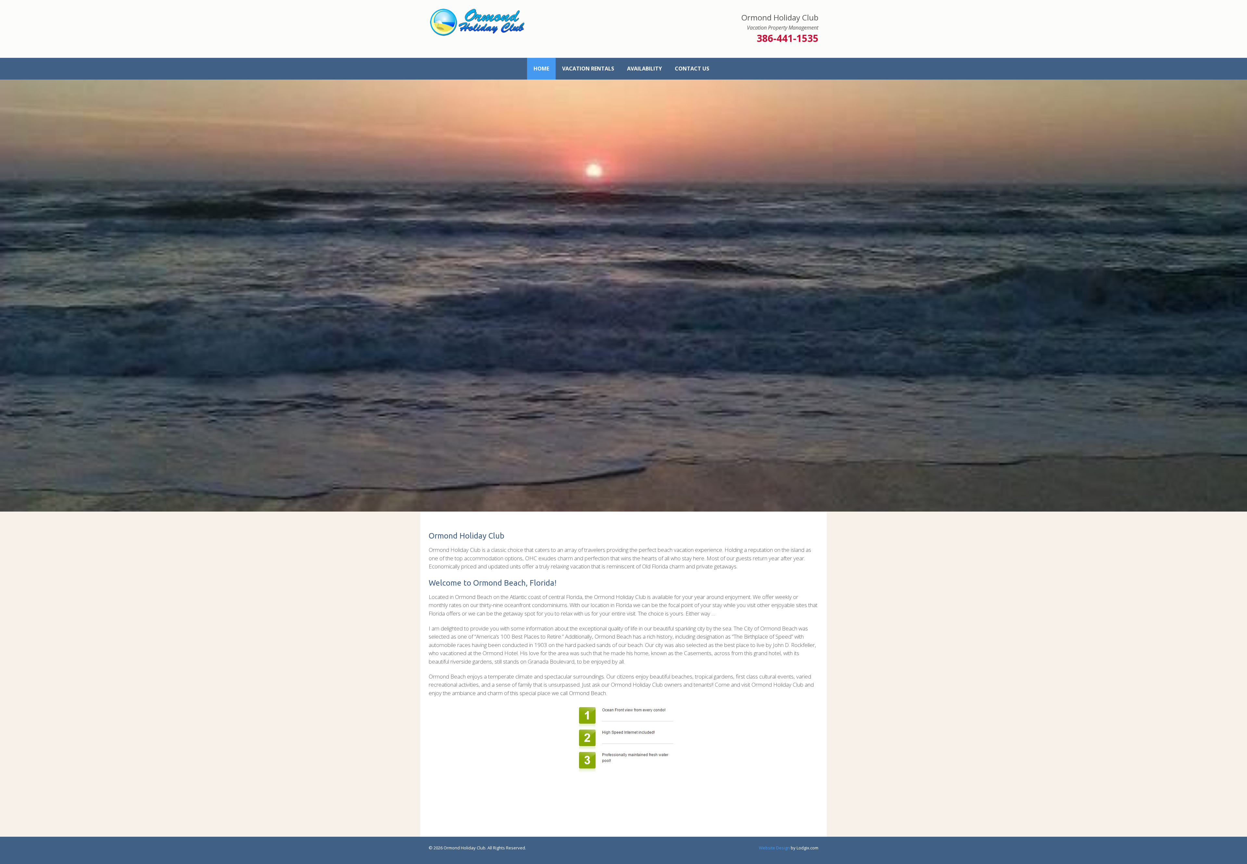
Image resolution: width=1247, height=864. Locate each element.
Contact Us (692, 68)
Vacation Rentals (588, 68)
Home (541, 68)
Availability (644, 68)
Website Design (774, 812)
